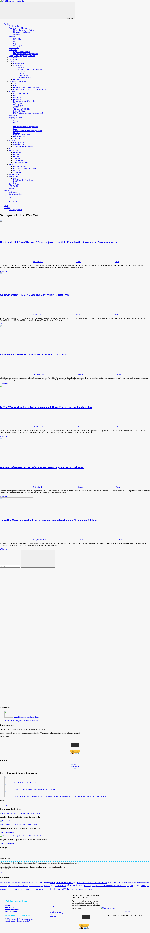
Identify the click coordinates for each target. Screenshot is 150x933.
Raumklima (22, 71)
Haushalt (12, 62)
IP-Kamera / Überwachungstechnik (25, 54)
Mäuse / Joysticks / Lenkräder (23, 30)
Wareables (16, 123)
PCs (10, 148)
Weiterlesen (4, 271)
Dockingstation (18, 143)
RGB (19, 889)
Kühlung (12, 91)
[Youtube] (20, 619)
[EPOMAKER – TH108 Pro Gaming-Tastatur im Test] (19, 824)
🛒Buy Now (4, 821)
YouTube (52, 909)
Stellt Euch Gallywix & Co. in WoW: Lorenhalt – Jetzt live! (33, 354)
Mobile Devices (14, 119)
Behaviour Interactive (133, 882)
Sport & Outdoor (15, 184)
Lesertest (12, 188)
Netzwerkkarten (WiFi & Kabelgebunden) (27, 131)
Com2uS (20, 886)
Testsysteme (13, 192)
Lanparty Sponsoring (16, 210)
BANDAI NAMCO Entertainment (92, 882)
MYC (131, 886)
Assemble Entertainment (40, 882)
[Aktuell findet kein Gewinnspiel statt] (9, 717)
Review (11, 821)
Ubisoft (67, 889)
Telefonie (16, 139)
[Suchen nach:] (10, 566)
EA (52, 885)
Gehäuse (12, 36)
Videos (6, 196)
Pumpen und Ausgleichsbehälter (24, 101)
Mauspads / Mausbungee (21, 32)
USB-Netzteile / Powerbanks (23, 180)
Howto (6, 204)
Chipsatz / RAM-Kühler (21, 109)
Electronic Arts (75, 885)
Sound (11, 164)
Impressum (9, 905)
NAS (15, 129)
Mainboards (13, 115)
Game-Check (9, 198)
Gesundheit (13, 58)
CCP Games (11, 886)
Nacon (137, 885)
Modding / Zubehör (20, 46)
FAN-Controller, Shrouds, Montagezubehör (28, 113)
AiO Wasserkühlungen (21, 93)
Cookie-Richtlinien (11, 911)
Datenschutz (9, 907)
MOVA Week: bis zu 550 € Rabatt (25, 782)
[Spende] (20, 585)
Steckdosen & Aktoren (25, 77)
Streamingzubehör (15, 174)
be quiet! (142, 882)
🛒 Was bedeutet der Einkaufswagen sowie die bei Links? (21, 920)
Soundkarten (17, 172)
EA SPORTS (60, 886)
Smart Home (17, 65)
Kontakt (7, 208)
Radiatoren (17, 99)
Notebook (12, 141)
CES (16, 886)
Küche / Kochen (19, 64)
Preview (7, 190)
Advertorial (13, 202)
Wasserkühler (18, 103)
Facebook (53, 907)
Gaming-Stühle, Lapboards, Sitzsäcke (22, 56)
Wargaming (76, 889)
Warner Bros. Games (86, 889)
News (6, 22)
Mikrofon (16, 170)
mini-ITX (16, 38)
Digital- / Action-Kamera (21, 52)
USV (15, 182)
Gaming (94, 886)
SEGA (41, 889)
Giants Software (110, 886)
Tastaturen (16, 34)
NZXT (142, 886)
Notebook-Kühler (19, 111)
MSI (128, 886)
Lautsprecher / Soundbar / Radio (24, 168)
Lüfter (15, 95)
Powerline (16, 133)
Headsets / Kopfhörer (20, 166)
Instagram (53, 911)
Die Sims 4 (47, 886)
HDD (15, 85)
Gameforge (87, 886)
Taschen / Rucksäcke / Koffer (23, 146)
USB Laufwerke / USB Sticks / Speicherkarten (29, 89)
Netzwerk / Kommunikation (18, 125)
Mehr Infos (4, 873)
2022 (2, 882)
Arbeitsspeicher (14, 26)
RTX (32, 889)
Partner (6, 200)
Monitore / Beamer (15, 117)
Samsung (35, 889)
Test (46, 889)
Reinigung (16, 79)
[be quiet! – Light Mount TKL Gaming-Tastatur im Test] (20, 813)
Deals (6, 206)
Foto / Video (13, 50)
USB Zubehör (14, 186)
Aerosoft (14, 882)
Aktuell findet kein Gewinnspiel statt (26, 717)
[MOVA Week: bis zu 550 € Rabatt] (9, 782)
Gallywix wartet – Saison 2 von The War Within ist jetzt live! (34, 294)
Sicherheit (21, 73)
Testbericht (57, 889)
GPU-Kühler (17, 107)
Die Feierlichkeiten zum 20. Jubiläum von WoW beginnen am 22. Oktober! (42, 467)
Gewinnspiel (100, 886)
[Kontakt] (20, 703)
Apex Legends (21, 882)
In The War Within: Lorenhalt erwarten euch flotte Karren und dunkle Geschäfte (46, 407)
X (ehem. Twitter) (56, 913)
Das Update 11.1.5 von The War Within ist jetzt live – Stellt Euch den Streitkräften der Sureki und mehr (58, 242)
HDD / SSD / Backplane (17, 81)
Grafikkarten (13, 60)
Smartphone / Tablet (20, 121)
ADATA (9, 882)
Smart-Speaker (23, 75)
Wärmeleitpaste (18, 105)
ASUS (75, 882)
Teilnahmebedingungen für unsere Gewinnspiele (21, 721)
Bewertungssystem (15, 194)
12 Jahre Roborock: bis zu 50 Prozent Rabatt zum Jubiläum (34, 789)
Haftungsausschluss (12, 909)
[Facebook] (20, 602)
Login (6, 805)
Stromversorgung (15, 176)
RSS (51, 915)
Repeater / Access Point (21, 135)
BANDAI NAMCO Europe (117, 882)
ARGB (28, 882)
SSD (14, 83)
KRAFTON (119, 886)
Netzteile (16, 178)
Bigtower (16, 44)
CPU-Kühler (17, 97)
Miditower (16, 42)
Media (124, 886)
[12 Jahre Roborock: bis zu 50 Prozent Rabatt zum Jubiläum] (9, 789)
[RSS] (20, 686)
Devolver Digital (37, 886)
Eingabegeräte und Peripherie (19, 28)
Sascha (78, 262)
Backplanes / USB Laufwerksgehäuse (26, 87)
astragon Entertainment (61, 882)
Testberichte (8, 24)
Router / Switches (19, 137)
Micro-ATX (17, 40)
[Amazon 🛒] (20, 670)
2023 (5, 882)
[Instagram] (20, 636)
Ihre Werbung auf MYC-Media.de (17, 915)
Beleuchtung (22, 67)
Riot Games (25, 889)
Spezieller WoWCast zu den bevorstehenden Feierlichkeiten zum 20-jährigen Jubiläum (49, 520)
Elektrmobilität (14, 48)
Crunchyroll (27, 886)
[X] (20, 653)
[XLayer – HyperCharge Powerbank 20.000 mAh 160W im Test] (23, 836)
